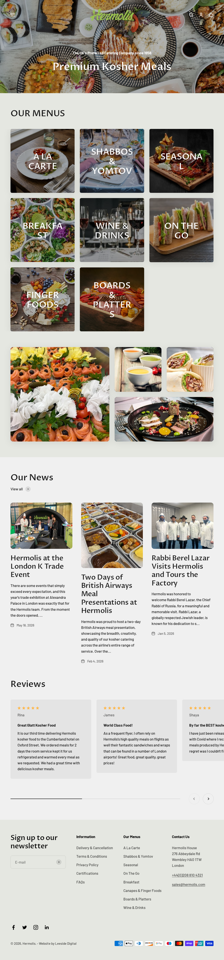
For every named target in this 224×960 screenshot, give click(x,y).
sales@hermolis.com (188, 884)
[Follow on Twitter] (25, 927)
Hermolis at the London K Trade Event (37, 566)
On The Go (131, 873)
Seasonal (130, 864)
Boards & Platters (137, 899)
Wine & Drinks (134, 907)
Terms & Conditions (91, 856)
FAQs (80, 882)
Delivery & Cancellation (94, 847)
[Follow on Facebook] (13, 927)
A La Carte (131, 847)
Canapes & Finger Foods (142, 890)
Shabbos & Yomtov (138, 856)
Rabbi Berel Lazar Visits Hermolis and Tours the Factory (180, 570)
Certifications (87, 873)
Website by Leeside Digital (58, 943)
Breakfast (131, 882)
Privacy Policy (87, 864)
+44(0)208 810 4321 (187, 875)
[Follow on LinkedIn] (47, 927)
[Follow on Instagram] (36, 927)
